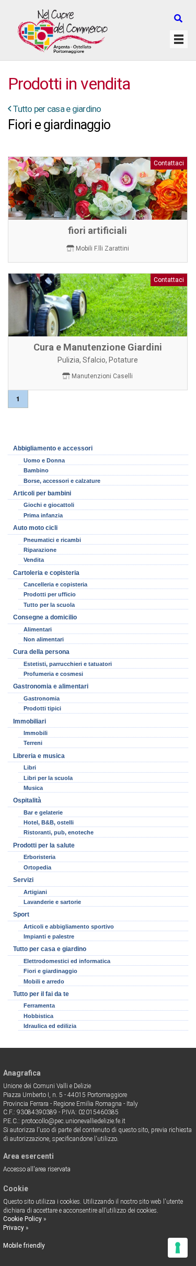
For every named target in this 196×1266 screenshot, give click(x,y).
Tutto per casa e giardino (57, 109)
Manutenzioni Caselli (102, 376)
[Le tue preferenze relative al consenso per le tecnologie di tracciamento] (178, 1248)
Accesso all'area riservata (37, 1169)
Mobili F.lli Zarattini (102, 248)
